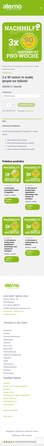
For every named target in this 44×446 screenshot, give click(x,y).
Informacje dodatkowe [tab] (11, 126)
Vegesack (7, 358)
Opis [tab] (4, 121)
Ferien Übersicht (9, 398)
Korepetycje (18, 66)
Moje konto (7, 416)
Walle (5, 361)
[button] (38, 26)
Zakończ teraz (26, 105)
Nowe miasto (8, 373)
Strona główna (7, 66)
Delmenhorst (8, 364)
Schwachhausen (9, 352)
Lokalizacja (6, 92)
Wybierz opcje (8, 200)
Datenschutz (19, 311)
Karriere (6, 383)
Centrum (6, 343)
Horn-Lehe (7, 346)
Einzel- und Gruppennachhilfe (15, 386)
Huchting (7, 370)
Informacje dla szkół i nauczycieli (16, 395)
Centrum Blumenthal (11, 336)
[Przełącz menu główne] (40, 8)
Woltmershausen (10, 367)
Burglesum (7, 330)
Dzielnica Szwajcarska (12, 355)
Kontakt (6, 389)
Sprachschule (8, 404)
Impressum (7, 311)
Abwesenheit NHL (10, 410)
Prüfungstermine (10, 401)
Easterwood (8, 349)
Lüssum (6, 333)
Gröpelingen (8, 339)
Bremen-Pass (8, 392)
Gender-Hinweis (9, 314)
